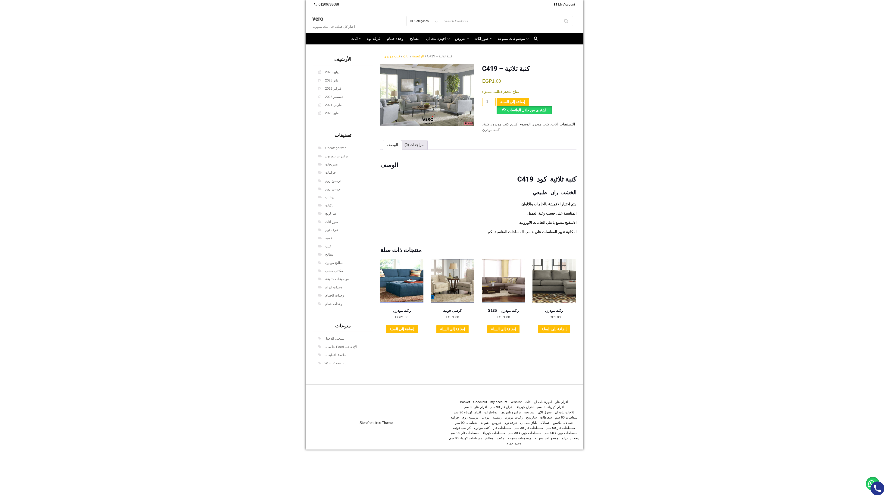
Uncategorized (336, 148)
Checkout (480, 402)
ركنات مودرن (514, 417)
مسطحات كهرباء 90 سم (465, 438)
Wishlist (516, 402)
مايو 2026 (332, 80)
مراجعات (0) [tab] (414, 145)
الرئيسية (418, 56)
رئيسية (497, 417)
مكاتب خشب (334, 271)
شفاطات (546, 417)
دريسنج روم (333, 181)
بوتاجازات (490, 412)
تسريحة (529, 412)
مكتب (501, 438)
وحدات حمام (333, 304)
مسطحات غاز (502, 428)
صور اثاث (481, 38)
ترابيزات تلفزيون (336, 156)
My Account (566, 4)
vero (318, 19)
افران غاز (561, 402)
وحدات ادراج (333, 287)
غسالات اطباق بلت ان (535, 423)
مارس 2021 (333, 105)
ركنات (329, 205)
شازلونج (330, 213)
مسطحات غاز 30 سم (528, 428)
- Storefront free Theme (375, 423)
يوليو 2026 (332, 72)
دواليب (329, 197)
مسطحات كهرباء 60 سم (561, 433)
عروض (460, 38)
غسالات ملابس (563, 423)
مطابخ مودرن (334, 263)
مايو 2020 (332, 113)
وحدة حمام (395, 38)
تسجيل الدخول (334, 338)
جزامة (455, 417)
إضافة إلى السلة (512, 102)
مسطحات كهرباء (494, 433)
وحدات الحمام (334, 295)
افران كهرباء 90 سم (467, 412)
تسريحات (331, 164)
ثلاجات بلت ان (564, 412)
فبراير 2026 (333, 88)
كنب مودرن (392, 56)
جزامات (330, 172)
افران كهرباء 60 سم (550, 407)
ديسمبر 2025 (334, 97)
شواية (485, 423)
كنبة (486, 124)
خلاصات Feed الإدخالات (341, 347)
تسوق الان (545, 412)
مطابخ (414, 38)
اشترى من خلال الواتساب (526, 110)
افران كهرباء (525, 407)
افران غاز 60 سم (475, 407)
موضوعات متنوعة (511, 38)
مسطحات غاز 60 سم (560, 428)
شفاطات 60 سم (566, 417)
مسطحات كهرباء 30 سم (524, 433)
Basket (465, 402)
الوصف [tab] (392, 145)
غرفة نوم (373, 38)
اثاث (354, 38)
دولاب (485, 417)
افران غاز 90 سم (501, 407)
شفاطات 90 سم (466, 423)
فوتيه (328, 238)
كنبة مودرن (491, 130)
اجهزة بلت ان (436, 38)
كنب (328, 246)
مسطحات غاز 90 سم (465, 433)
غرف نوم (331, 230)
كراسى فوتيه (462, 428)
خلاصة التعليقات (335, 355)
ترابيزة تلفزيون (511, 412)
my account (498, 402)
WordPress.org (336, 363)
